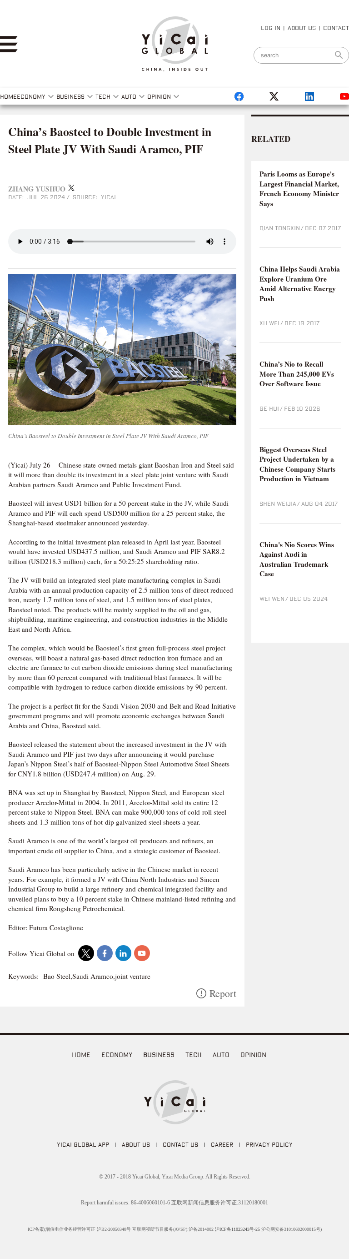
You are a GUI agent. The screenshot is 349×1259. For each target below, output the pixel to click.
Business (158, 1055)
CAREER (222, 1144)
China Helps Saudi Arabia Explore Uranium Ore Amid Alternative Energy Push (299, 283)
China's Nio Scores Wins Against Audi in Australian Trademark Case (296, 559)
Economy (116, 1055)
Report (222, 993)
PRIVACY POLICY (269, 1144)
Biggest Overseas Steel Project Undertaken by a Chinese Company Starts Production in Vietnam (297, 464)
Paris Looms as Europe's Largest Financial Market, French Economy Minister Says (299, 188)
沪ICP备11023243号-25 (237, 1229)
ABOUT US (302, 27)
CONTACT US (180, 1144)
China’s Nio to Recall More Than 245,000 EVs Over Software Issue (296, 373)
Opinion (253, 1055)
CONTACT (336, 27)
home (81, 1055)
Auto (221, 1055)
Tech (193, 1055)
